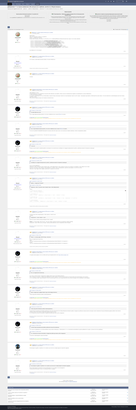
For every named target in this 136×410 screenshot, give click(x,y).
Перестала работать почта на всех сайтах (15, 398)
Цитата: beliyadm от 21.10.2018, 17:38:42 (35, 185)
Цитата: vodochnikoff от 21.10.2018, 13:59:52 (36, 181)
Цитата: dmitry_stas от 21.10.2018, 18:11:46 (36, 306)
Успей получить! (45, 117)
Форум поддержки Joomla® (16, 1)
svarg (11, 399)
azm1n (11, 393)
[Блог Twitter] (108, 1)
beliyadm (18, 94)
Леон (103, 390)
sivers (104, 401)
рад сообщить (27, 16)
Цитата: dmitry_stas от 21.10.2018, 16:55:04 (36, 126)
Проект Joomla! (27, 15)
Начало (9, 4)
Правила (33, 4)
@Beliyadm (32, 135)
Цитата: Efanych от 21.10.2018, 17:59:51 (35, 270)
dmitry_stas (17, 112)
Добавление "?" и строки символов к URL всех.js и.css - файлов (42, 32)
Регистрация (18, 4)
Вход (13, 4)
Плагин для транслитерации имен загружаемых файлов (18, 389)
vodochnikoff (18, 37)
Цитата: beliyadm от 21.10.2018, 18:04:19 (35, 290)
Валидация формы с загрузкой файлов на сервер (17, 395)
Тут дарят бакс (32, 117)
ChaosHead (17, 350)
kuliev (11, 396)
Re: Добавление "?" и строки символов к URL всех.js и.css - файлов (43, 56)
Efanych (17, 61)
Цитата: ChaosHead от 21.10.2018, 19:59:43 (35, 363)
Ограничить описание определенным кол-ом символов (18, 401)
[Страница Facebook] (106, 1)
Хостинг (37, 4)
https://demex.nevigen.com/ (63, 254)
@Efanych (60, 114)
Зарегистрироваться (73, 381)
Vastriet (104, 398)
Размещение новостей (124, 406)
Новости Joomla (68, 11)
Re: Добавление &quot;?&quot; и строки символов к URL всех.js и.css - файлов (45, 89)
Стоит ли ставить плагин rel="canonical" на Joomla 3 (17, 392)
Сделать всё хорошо (53, 134)
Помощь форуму (114, 406)
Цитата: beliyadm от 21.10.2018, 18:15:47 (35, 325)
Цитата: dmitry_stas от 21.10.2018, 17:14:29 (36, 160)
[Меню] (126, 1)
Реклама (118, 406)
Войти (66, 381)
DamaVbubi (11, 402)
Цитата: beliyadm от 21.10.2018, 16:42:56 (35, 110)
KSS (10, 390)
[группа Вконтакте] (111, 1)
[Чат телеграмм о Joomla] (114, 1)
